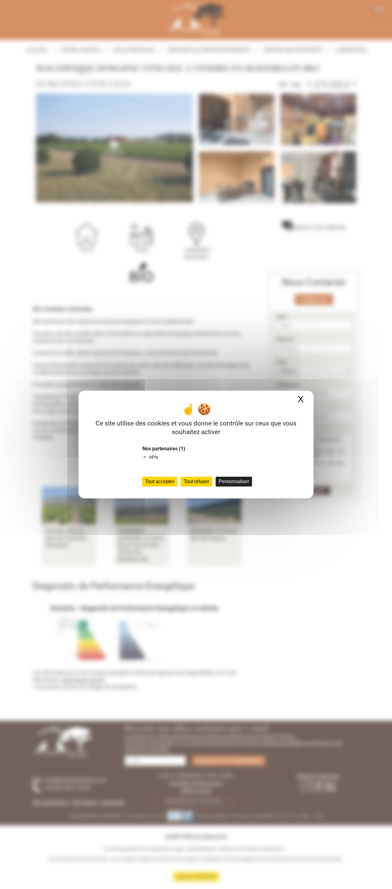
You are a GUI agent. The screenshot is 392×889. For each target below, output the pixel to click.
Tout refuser (196, 481)
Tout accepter (159, 481)
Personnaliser (234, 481)
